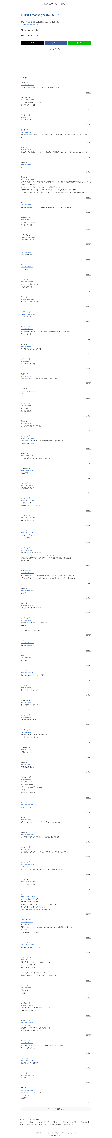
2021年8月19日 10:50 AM (29, 391)
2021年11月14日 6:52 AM (27, 532)
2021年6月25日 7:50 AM (27, 361)
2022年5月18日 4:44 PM (27, 732)
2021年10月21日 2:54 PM (27, 455)
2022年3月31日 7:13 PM (27, 702)
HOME (39, 1133)
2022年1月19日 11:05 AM (27, 573)
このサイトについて (48, 1133)
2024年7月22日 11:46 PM (27, 1075)
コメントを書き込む (56, 1109)
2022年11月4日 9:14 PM (27, 922)
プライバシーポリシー (60, 1133)
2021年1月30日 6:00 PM (27, 219)
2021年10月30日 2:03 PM (27, 470)
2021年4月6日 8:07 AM (27, 281)
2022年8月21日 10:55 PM (27, 804)
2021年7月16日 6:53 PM (28, 237)
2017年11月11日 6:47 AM (27, 99)
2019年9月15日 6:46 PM (27, 149)
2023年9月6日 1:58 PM (27, 1022)
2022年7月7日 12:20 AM (27, 749)
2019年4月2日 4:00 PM (27, 132)
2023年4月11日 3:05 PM (27, 1005)
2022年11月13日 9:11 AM (27, 945)
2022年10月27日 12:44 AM (28, 896)
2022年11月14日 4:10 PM (27, 959)
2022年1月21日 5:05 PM (27, 620)
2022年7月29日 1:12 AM (27, 779)
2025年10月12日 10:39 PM (28, 1090)
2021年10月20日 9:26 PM (27, 438)
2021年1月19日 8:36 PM (27, 205)
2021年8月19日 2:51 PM (27, 406)
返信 (89, 92)
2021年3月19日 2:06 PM (27, 267)
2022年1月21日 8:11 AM (27, 605)
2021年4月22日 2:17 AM (28, 314)
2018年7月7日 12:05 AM (27, 117)
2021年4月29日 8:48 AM (27, 346)
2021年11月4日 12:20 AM (27, 500)
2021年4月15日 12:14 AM (27, 299)
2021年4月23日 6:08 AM (27, 329)
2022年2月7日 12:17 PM (27, 658)
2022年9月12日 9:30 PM (27, 849)
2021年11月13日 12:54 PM (28, 517)
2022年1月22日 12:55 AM (27, 643)
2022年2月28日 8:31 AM (27, 687)
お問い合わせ (71, 1133)
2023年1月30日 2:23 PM (27, 987)
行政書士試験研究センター (31, 25)
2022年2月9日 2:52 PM (27, 672)
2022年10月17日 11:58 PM (28, 881)
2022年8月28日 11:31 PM (27, 834)
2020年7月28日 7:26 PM (27, 164)
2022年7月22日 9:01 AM (27, 764)
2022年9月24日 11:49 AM (27, 864)
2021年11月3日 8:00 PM (27, 485)
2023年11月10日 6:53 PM (27, 1060)
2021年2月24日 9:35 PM (27, 252)
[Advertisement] (56, 61)
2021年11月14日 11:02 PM (27, 550)
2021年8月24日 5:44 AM (27, 423)
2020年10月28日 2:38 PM (27, 179)
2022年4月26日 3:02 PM (27, 717)
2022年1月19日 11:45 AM (27, 590)
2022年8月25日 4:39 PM (27, 819)
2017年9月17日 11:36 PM (27, 85)
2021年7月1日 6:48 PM (27, 376)
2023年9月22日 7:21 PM (27, 1043)
